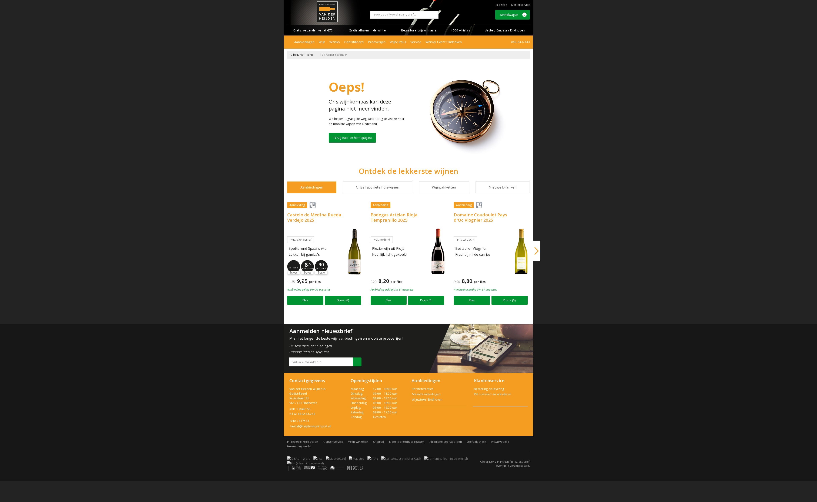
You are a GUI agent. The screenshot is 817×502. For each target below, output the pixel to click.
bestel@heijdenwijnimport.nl (310, 426)
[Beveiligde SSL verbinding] (309, 468)
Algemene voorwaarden (446, 442)
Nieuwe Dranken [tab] (503, 187)
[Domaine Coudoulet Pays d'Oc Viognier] (521, 251)
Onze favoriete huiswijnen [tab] (377, 187)
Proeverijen (377, 42)
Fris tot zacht (465, 239)
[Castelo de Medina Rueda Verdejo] (354, 251)
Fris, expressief (301, 239)
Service (415, 42)
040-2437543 (520, 42)
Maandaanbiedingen (426, 394)
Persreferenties (423, 389)
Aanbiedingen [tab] (311, 187)
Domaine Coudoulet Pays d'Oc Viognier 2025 (480, 217)
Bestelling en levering (488, 389)
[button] (293, 266)
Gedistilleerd (354, 42)
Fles (305, 300)
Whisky (334, 42)
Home (309, 55)
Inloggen (501, 5)
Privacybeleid (500, 442)
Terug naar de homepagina (352, 138)
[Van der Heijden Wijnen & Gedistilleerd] (327, 11)
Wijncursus (398, 42)
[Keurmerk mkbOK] (322, 468)
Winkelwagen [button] (512, 15)
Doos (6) (343, 300)
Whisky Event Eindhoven (444, 42)
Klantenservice (520, 5)
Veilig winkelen (358, 442)
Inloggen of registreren (302, 442)
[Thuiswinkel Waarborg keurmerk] (337, 468)
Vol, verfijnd (382, 239)
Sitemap (378, 442)
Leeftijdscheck (476, 442)
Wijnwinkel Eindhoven (427, 399)
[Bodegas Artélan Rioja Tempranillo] (437, 251)
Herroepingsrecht (299, 446)
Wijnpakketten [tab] (444, 187)
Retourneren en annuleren (492, 394)
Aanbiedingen (304, 42)
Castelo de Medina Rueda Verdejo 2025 (314, 217)
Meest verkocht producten (406, 442)
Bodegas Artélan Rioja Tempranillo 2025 (394, 217)
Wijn (322, 42)
